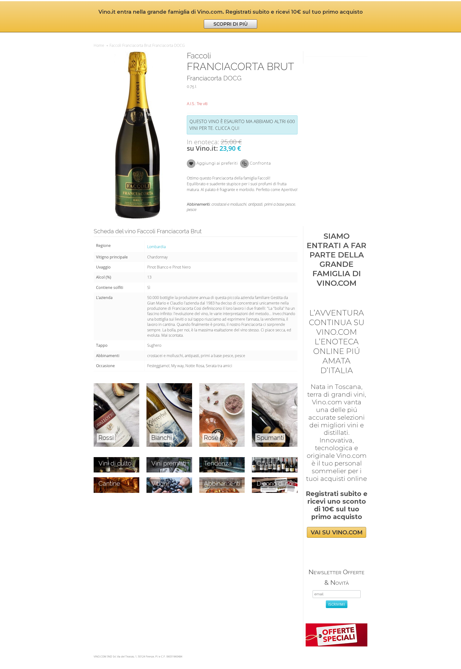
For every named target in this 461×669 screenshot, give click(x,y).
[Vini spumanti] (274, 385)
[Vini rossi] (116, 385)
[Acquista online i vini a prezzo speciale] (336, 626)
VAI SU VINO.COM (337, 532)
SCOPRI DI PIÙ (230, 24)
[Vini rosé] (222, 385)
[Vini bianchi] (169, 385)
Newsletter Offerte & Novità (336, 577)
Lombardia (156, 246)
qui (235, 128)
